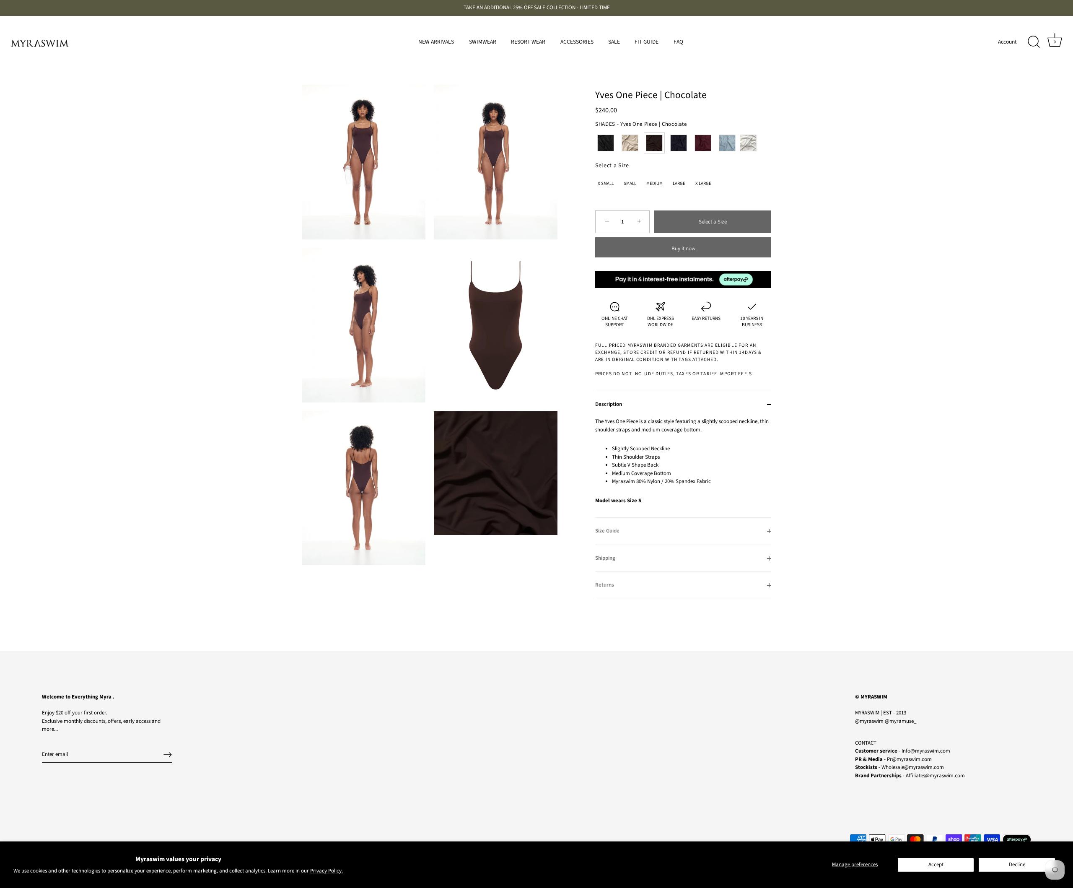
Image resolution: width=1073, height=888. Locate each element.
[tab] (683, 467)
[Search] (1033, 42)
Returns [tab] (604, 585)
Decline (1017, 864)
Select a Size (612, 165)
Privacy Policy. (326, 871)
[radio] (605, 142)
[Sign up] (167, 754)
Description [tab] (608, 404)
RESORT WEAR (528, 42)
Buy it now (683, 248)
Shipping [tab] (605, 558)
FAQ (678, 42)
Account (1007, 42)
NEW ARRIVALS (436, 42)
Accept (935, 864)
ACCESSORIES (577, 42)
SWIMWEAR (482, 42)
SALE (614, 42)
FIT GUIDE (646, 42)
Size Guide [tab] (607, 531)
